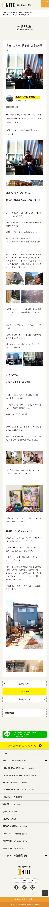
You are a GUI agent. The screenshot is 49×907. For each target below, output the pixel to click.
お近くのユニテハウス (15, 782)
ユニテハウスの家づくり (20, 768)
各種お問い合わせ (15, 833)
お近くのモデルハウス (18, 789)
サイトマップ (13, 848)
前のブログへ (24, 684)
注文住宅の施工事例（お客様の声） (20, 13)
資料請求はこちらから (22, 745)
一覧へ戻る (24, 691)
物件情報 (12, 797)
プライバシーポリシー (16, 841)
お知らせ (10, 819)
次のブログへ (24, 699)
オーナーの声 (11, 804)
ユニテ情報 (15, 826)
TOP (4, 13)
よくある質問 (10, 811)
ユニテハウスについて (14, 760)
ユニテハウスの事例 (19, 775)
